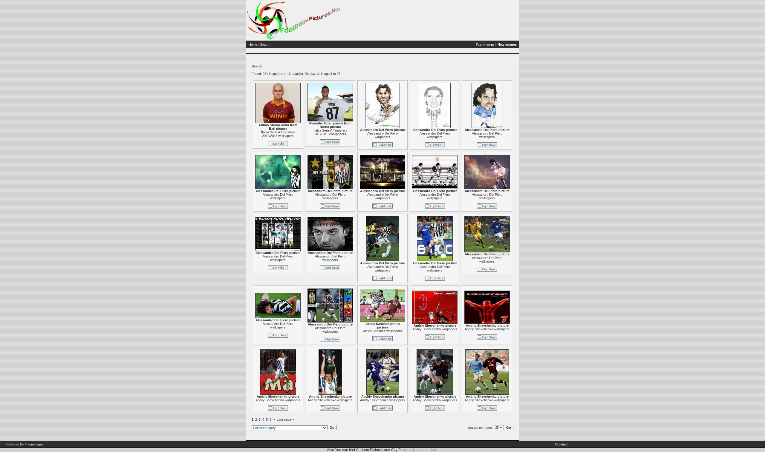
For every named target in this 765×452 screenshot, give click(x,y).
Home (253, 44)
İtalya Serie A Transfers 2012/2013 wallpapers (278, 134)
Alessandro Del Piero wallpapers (382, 135)
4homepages (34, 444)
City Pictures (401, 450)
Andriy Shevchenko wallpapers (434, 329)
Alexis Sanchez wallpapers (382, 331)
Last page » (285, 419)
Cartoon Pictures (369, 450)
